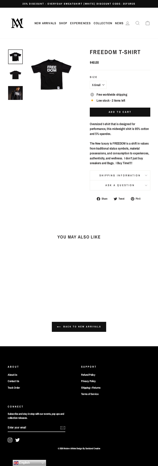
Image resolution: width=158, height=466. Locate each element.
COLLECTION (103, 23)
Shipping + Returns (90, 388)
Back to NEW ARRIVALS (81, 326)
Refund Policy (88, 375)
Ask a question (120, 185)
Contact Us (13, 381)
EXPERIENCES (80, 23)
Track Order (14, 388)
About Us (12, 375)
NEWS (119, 23)
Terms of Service (89, 394)
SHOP (63, 23)
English (24, 462)
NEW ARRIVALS (45, 23)
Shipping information (120, 175)
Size (93, 77)
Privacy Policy (88, 381)
